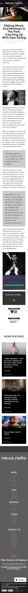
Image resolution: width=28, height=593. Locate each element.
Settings (17, 590)
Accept (4, 590)
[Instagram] (14, 300)
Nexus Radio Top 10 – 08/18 (13, 433)
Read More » (7, 370)
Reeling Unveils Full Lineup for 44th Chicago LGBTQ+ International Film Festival (12, 399)
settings (16, 587)
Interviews (12, 43)
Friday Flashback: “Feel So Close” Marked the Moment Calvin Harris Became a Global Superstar (13, 362)
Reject (10, 590)
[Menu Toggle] (1, 3)
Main (18, 43)
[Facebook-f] (15, 556)
